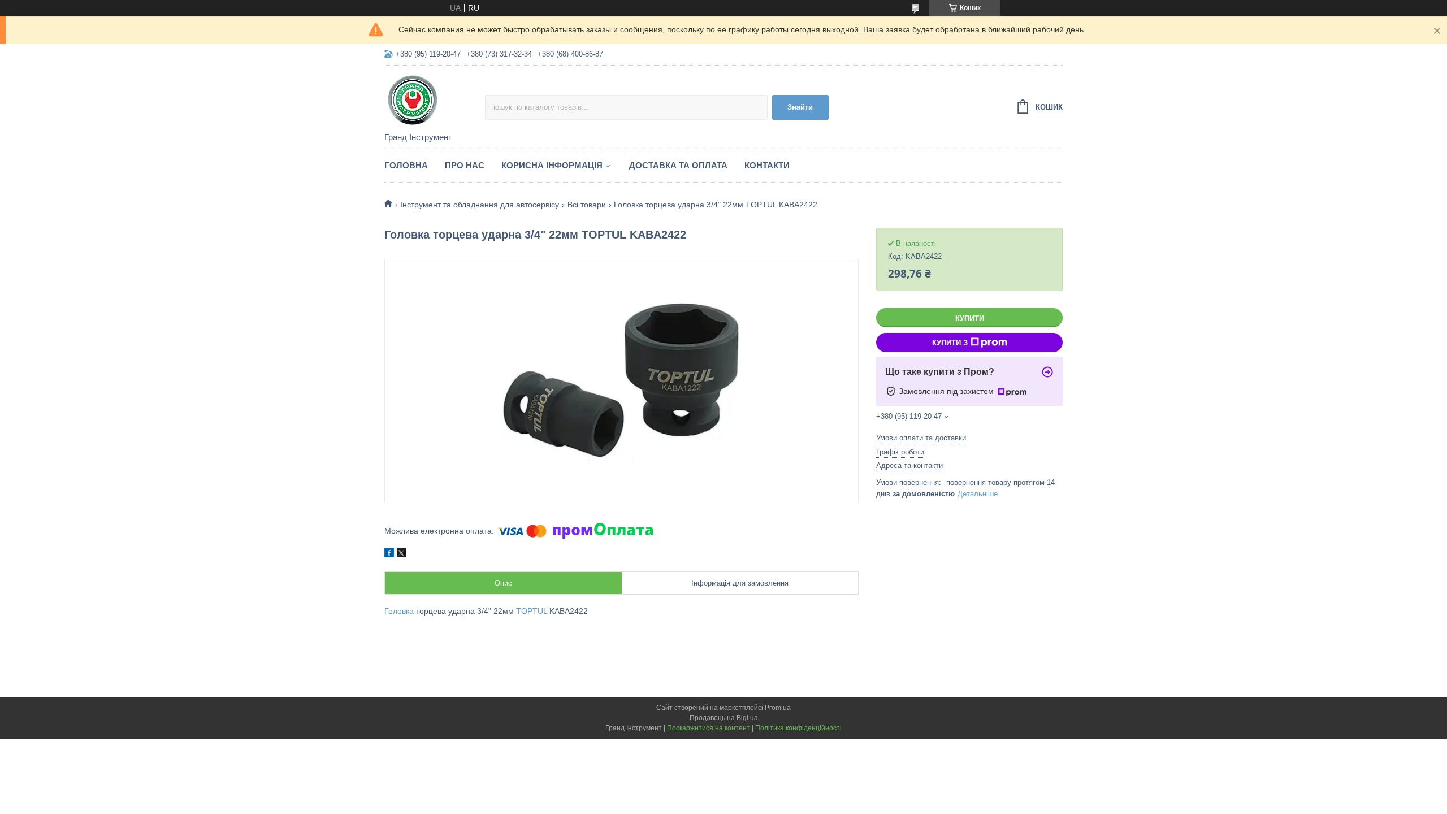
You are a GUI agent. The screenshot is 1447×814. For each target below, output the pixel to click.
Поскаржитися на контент (708, 728)
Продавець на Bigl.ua (724, 718)
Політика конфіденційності (798, 728)
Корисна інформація (552, 165)
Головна (406, 165)
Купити (969, 318)
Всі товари (586, 204)
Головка (399, 611)
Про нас (464, 165)
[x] (401, 554)
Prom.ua (778, 708)
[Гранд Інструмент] (434, 99)
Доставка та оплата (678, 165)
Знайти (800, 107)
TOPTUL (531, 611)
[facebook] (389, 554)
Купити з (950, 343)
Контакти (767, 165)
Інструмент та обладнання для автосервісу (479, 204)
